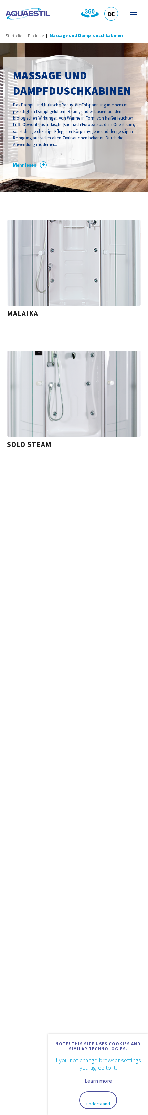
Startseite (14, 35)
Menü (133, 12)
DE (111, 14)
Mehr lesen (24, 165)
